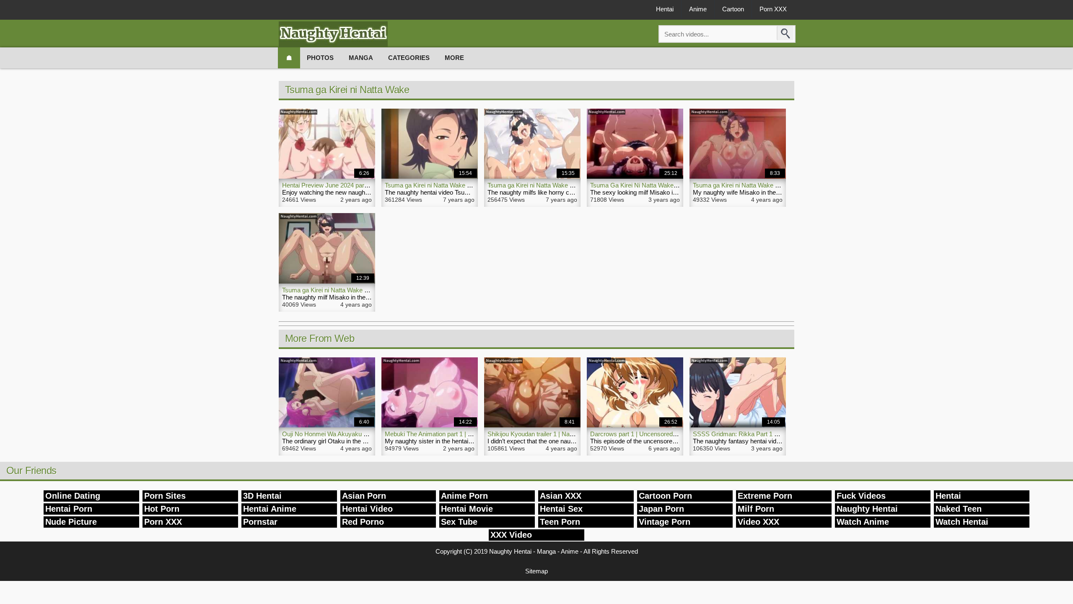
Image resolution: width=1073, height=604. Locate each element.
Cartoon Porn (665, 495)
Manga (361, 57)
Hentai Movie (467, 508)
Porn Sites (165, 495)
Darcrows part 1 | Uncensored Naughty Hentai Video (662, 433)
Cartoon (733, 9)
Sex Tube (459, 521)
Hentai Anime (269, 508)
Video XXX (758, 521)
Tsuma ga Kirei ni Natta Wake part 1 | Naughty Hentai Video (466, 185)
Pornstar (260, 521)
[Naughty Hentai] (333, 34)
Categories (409, 57)
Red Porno (363, 521)
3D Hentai (262, 495)
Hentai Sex (561, 508)
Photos (320, 57)
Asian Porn (364, 495)
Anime (698, 9)
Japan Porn (661, 508)
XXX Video (511, 534)
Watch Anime (863, 521)
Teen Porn (560, 521)
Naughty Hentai (867, 508)
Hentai (665, 9)
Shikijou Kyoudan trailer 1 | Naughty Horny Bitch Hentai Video (571, 433)
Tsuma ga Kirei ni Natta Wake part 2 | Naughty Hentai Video (568, 185)
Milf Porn (756, 508)
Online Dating (72, 495)
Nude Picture (71, 521)
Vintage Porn (664, 521)
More (454, 57)
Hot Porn (161, 508)
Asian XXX (560, 495)
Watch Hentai (962, 521)
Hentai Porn (68, 508)
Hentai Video (367, 508)
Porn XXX (773, 9)
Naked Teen (959, 508)
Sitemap (536, 571)
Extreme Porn (765, 495)
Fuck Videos (861, 495)
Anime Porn (464, 495)
